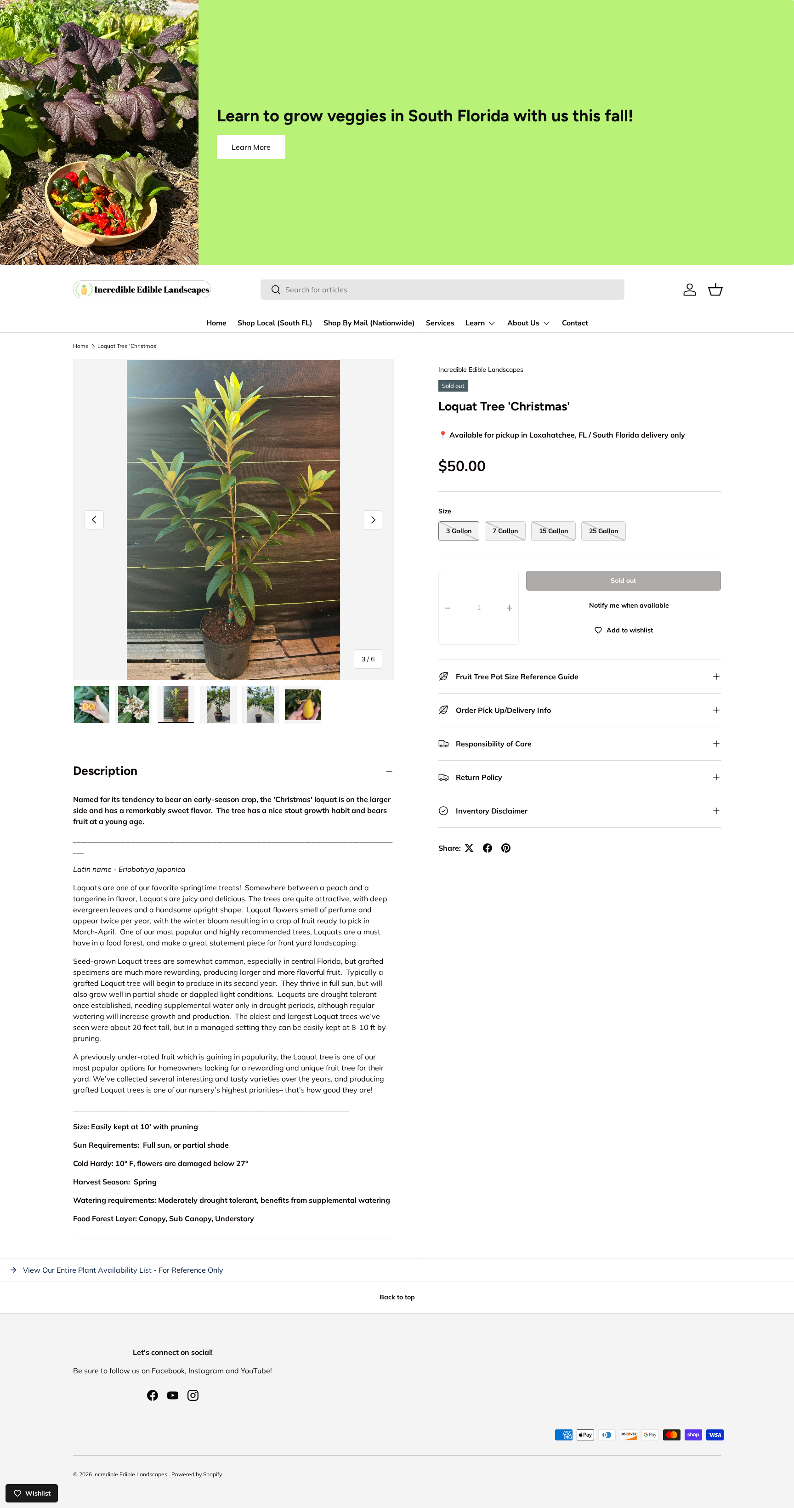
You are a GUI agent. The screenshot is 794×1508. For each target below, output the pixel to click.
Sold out (623, 580)
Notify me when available (629, 605)
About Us (523, 323)
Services (440, 323)
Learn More (251, 147)
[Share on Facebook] (487, 848)
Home (216, 323)
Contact (575, 323)
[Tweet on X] (469, 848)
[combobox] (442, 289)
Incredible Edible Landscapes (480, 369)
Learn (475, 323)
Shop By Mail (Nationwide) (369, 323)
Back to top (397, 1297)
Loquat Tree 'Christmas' (127, 346)
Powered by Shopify (196, 1474)
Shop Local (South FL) (275, 323)
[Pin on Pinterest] (506, 848)
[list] (233, 520)
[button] (715, 289)
